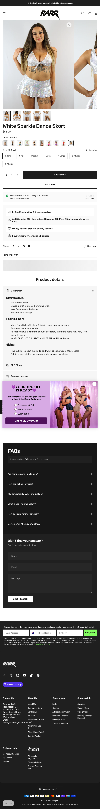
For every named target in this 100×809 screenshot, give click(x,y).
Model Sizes (73, 351)
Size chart (93, 150)
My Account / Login (11, 754)
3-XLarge (9, 164)
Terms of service (47, 804)
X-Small (8, 156)
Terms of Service (60, 723)
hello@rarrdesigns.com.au (15, 722)
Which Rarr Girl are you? (36, 720)
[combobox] (33, 633)
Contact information (71, 804)
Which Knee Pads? (36, 732)
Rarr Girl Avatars (35, 736)
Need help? (92, 246)
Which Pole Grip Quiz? (35, 727)
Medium (34, 156)
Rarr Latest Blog (35, 708)
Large (48, 156)
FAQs (27, 459)
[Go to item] (7, 116)
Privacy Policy (38, 644)
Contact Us (32, 712)
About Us (32, 704)
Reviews (31, 716)
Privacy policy (26, 804)
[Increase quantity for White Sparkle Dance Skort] (18, 175)
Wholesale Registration (33, 757)
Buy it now (50, 185)
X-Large (61, 156)
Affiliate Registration (61, 712)
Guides (55, 708)
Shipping (81, 704)
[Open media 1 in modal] (69, 24)
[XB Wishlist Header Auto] (89, 13)
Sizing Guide (82, 712)
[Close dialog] (94, 384)
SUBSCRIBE (90, 633)
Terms (47, 644)
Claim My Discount (26, 420)
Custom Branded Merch (35, 767)
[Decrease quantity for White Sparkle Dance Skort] (6, 175)
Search (6, 762)
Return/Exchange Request (84, 717)
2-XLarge (76, 156)
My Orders (7, 758)
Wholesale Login (35, 762)
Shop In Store (83, 708)
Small (21, 156)
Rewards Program (60, 716)
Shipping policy (59, 804)
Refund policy (36, 804)
